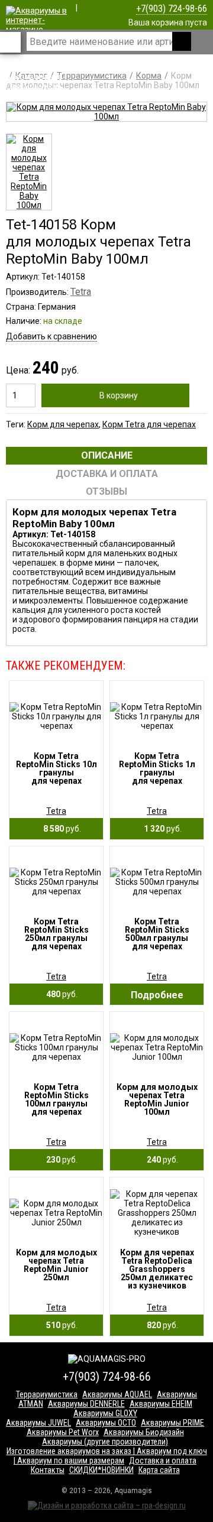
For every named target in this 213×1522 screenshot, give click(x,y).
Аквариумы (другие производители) (105, 1441)
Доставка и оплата (162, 1460)
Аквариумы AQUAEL (117, 1394)
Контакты (47, 1470)
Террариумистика (47, 1394)
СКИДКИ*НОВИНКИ (101, 1470)
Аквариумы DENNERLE (86, 1404)
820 (159, 1325)
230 (59, 1159)
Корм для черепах (63, 424)
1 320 (160, 828)
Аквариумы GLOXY (105, 1413)
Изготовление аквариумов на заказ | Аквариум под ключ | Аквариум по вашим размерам (107, 1455)
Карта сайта (159, 1470)
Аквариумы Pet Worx (63, 1432)
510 (59, 1325)
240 (159, 1159)
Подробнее (157, 995)
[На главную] (37, 95)
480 (59, 994)
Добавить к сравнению (51, 336)
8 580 (59, 828)
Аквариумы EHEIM (161, 1404)
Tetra (80, 291)
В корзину (118, 395)
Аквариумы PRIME (172, 1422)
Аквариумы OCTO (106, 1422)
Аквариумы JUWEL (38, 1422)
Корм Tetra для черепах (149, 424)
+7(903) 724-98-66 (171, 8)
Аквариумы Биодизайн (144, 1432)
